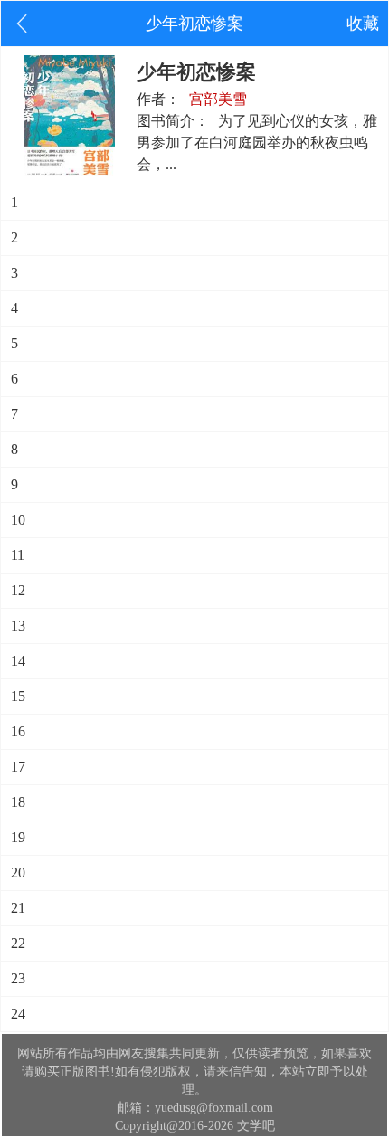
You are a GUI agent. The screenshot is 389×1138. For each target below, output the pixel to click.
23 (18, 978)
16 (18, 731)
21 (18, 907)
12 (18, 590)
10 (18, 519)
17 (18, 766)
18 (18, 802)
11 (17, 555)
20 (18, 872)
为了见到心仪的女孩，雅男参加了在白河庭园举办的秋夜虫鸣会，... (257, 142)
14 (18, 661)
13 (18, 625)
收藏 (362, 23)
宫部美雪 (218, 99)
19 (18, 837)
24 (18, 1013)
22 (18, 943)
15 (18, 696)
